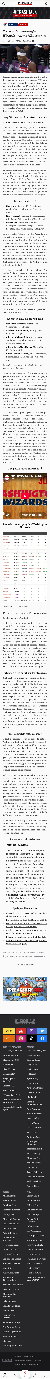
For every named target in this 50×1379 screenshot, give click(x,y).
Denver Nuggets (10, 1228)
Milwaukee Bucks (11, 1273)
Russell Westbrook (35, 1127)
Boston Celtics (9, 1200)
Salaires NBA (9, 1064)
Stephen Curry (33, 1060)
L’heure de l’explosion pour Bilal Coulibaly (26, 937)
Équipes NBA (8, 1086)
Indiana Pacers (10, 1249)
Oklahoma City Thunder (10, 1295)
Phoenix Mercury (35, 1249)
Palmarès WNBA (34, 1263)
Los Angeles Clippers (12, 1254)
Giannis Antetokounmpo (34, 1103)
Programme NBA (10, 1055)
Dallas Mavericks (11, 1224)
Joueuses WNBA (34, 1273)
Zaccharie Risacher (35, 1149)
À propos (18, 1356)
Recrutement (38, 1360)
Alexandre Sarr (34, 1158)
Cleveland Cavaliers (12, 1219)
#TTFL (9, 1038)
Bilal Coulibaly (33, 1153)
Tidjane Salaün (34, 1163)
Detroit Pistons (10, 1233)
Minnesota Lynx (34, 1240)
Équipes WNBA (33, 1268)
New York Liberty (35, 1245)
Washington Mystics (36, 1259)
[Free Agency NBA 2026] (25, 988)
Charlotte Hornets (11, 1210)
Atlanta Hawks (9, 1196)
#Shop (9, 1031)
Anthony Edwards (35, 1088)
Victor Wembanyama (36, 1051)
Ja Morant (31, 1074)
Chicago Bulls (9, 1214)
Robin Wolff (27, 41)
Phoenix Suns (9, 1310)
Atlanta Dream (33, 1200)
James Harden (33, 1092)
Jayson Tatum (33, 1123)
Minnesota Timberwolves (9, 1278)
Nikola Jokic (32, 1097)
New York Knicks (11, 1289)
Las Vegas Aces (34, 1231)
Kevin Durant (33, 1069)
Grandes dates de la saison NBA (12, 1101)
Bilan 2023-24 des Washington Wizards (24, 122)
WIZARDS (10, 956)
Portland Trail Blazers (9, 1316)
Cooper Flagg (33, 1186)
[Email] (32, 41)
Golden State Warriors (9, 1239)
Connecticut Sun (34, 1210)
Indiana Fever (33, 1226)
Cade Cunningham (35, 1177)
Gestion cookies (33, 1365)
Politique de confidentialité (23, 1360)
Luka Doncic (32, 1083)
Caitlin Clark (33, 1196)
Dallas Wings (33, 1214)
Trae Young (32, 1132)
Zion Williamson (34, 1114)
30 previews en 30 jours (15, 952)
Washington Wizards (12, 1346)
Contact (25, 1356)
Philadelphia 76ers (11, 1306)
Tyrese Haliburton (35, 1172)
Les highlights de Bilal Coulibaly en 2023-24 (26, 920)
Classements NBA (11, 1060)
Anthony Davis (33, 1137)
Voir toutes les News (25, 965)
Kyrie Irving (32, 1078)
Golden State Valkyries (33, 1220)
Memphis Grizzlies (11, 1263)
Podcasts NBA (9, 1090)
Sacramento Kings (11, 1322)
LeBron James (33, 1055)
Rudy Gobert (32, 1064)
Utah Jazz (7, 1341)
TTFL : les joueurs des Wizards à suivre (25, 613)
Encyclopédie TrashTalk (9, 1079)
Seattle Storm (33, 1254)
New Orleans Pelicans (13, 1285)
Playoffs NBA (9, 1069)
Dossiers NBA (9, 1074)
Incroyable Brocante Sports (12, 1108)
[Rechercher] (4, 3)
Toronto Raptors (10, 1336)
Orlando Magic (10, 1301)
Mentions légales (20, 1365)
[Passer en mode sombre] (46, 3)
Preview (26, 952)
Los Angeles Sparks (36, 1235)
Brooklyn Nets (9, 1205)
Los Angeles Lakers (12, 1259)
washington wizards (37, 952)
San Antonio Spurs (11, 1327)
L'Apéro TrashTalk (11, 1095)
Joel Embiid (32, 1167)
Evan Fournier (33, 1109)
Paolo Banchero (34, 1181)
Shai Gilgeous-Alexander (34, 1142)
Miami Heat (8, 1268)
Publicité (32, 1356)
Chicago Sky (32, 1205)
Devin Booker (33, 1118)
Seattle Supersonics (12, 1332)
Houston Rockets (11, 1245)
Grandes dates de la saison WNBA (36, 1278)
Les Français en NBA (12, 1051)
